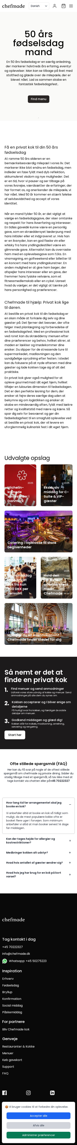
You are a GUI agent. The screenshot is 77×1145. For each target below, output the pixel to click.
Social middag (12, 1005)
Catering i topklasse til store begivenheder (31, 544)
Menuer (7, 1053)
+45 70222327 (60, 781)
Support (8, 1066)
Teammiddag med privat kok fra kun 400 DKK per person (19, 584)
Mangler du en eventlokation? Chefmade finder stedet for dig (34, 637)
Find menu (38, 99)
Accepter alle (38, 1116)
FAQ (5, 1073)
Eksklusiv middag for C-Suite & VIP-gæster (56, 494)
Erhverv (8, 979)
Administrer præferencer (38, 1135)
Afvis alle (38, 1125)
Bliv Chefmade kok (16, 1029)
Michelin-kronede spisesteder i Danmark (18, 494)
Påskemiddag (12, 1012)
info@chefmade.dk (16, 954)
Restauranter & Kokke (18, 1046)
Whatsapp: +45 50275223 (27, 961)
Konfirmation (11, 999)
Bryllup (7, 992)
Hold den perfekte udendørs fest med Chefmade (56, 584)
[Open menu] (71, 6)
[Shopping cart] (63, 6)
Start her (14, 735)
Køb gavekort (12, 1060)
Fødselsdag (10, 985)
